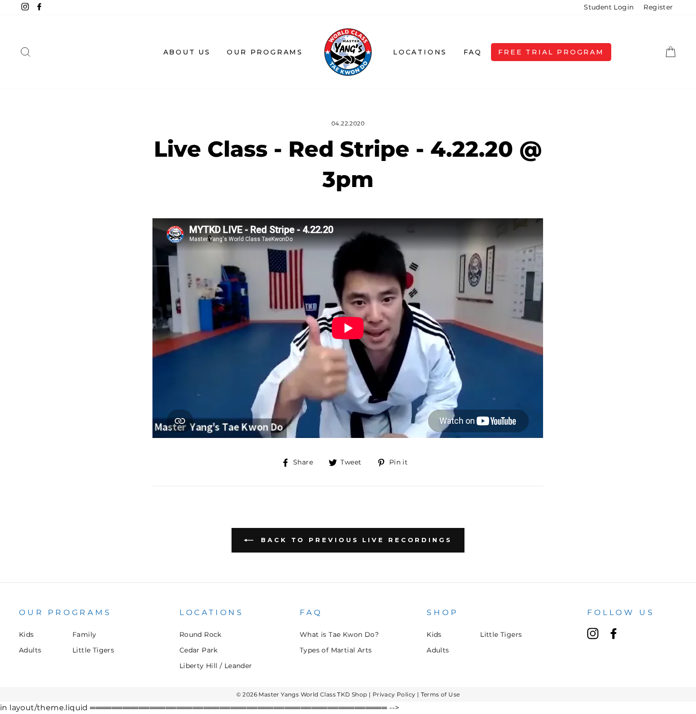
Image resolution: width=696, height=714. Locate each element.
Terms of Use (440, 694)
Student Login (609, 7)
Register (658, 7)
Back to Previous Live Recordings (354, 540)
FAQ (473, 52)
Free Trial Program (551, 52)
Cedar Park (198, 650)
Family (84, 634)
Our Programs (265, 52)
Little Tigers (93, 650)
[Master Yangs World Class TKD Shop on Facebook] (613, 633)
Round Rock (200, 634)
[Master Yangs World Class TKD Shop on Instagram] (592, 633)
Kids (26, 634)
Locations (420, 52)
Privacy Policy (394, 694)
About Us (187, 52)
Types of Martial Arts (336, 650)
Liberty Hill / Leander (215, 665)
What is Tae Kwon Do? (339, 634)
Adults (30, 650)
